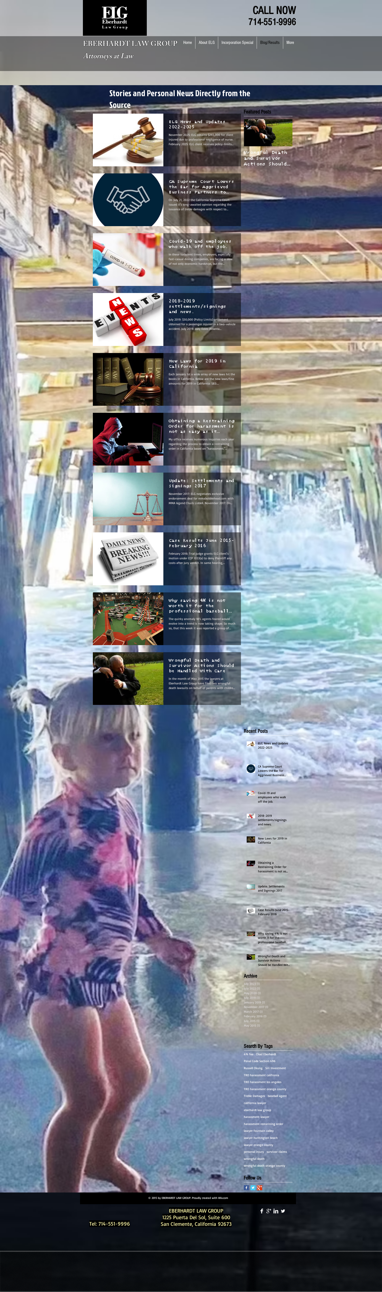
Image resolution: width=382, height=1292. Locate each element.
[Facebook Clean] (261, 1211)
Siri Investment (275, 1068)
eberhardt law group (257, 1110)
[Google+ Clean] (268, 1211)
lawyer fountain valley (259, 1130)
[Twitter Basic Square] (253, 1187)
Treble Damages (254, 1096)
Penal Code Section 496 (259, 1061)
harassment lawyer (256, 1117)
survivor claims (277, 1151)
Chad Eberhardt (266, 1054)
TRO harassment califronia (261, 1075)
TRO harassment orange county (265, 1089)
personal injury (254, 1151)
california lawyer (255, 1103)
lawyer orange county (258, 1145)
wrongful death (254, 1159)
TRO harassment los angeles (262, 1082)
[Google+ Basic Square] (259, 1187)
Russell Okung (253, 1068)
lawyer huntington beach (261, 1138)
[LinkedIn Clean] (275, 1211)
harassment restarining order (263, 1124)
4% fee (248, 1054)
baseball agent (277, 1096)
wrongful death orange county (264, 1165)
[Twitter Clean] (283, 1211)
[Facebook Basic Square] (246, 1187)
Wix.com (223, 1198)
